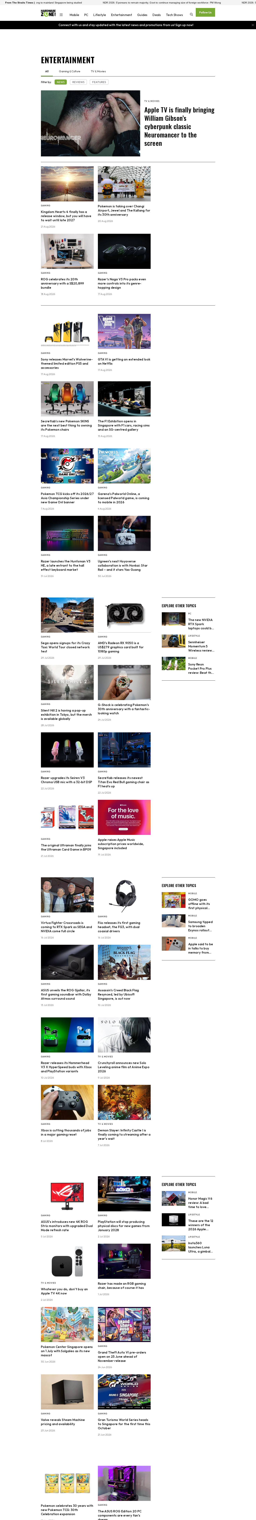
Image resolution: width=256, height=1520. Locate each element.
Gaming (45, 205)
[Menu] (61, 15)
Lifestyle (99, 15)
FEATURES (99, 82)
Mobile (74, 15)
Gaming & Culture (69, 71)
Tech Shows (174, 15)
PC (86, 15)
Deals (157, 15)
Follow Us (205, 12)
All (47, 71)
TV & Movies (98, 71)
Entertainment (121, 15)
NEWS (61, 82)
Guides (142, 15)
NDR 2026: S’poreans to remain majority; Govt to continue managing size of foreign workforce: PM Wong (94, 2)
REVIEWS (78, 82)
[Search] (191, 15)
